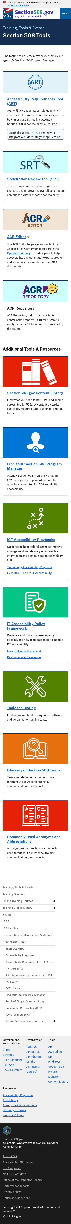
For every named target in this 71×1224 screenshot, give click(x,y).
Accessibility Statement (18, 1162)
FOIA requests (12, 1168)
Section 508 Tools (14, 942)
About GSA (10, 1156)
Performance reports (16, 1186)
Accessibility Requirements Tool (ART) (29, 962)
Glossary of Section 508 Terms (33, 770)
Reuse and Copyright (16, 1198)
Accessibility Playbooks (20, 955)
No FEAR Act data (14, 1174)
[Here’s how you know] (35, 4)
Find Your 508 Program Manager (25, 994)
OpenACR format (18, 253)
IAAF (6, 921)
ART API (34, 132)
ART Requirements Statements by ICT (29, 975)
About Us (31, 1046)
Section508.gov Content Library (25, 1001)
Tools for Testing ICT (18, 1014)
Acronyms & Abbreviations (20, 1105)
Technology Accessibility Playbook (29, 567)
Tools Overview (15, 948)
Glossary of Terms (14, 1110)
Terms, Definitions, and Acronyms (26, 1021)
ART (51, 1046)
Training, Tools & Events (18, 887)
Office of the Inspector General (23, 1180)
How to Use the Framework (24, 651)
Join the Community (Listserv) (33, 1066)
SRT (51, 1056)
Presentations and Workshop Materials (27, 935)
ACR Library (13, 988)
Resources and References (24, 657)
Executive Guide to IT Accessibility (29, 573)
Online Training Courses (18, 901)
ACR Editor (12, 981)
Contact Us (33, 1051)
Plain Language (13, 1060)
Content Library (58, 1081)
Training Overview (14, 894)
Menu (65, 13)
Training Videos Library (17, 907)
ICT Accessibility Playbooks (31, 540)
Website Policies (13, 1115)
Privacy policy (12, 1192)
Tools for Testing (21, 708)
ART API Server (15, 968)
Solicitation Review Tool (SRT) (24, 1008)
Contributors (34, 1056)
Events (7, 914)
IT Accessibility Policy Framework (26, 626)
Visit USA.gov (12, 1216)
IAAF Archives (12, 928)
